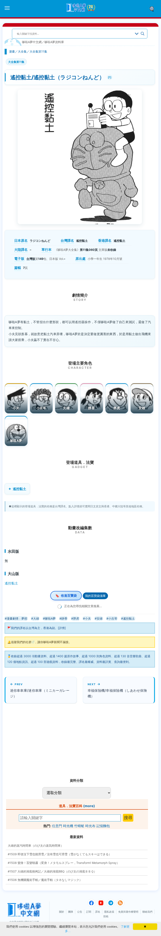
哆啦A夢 (16, 441)
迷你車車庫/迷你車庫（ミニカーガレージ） (39, 693)
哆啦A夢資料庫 (54, 42)
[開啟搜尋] (153, 9)
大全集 (22, 51)
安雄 (142, 408)
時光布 (90, 826)
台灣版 (30, 258)
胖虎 (116, 408)
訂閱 (88, 911)
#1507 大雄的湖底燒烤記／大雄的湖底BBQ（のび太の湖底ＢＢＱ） (52, 871)
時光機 (68, 826)
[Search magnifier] (142, 34)
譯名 (97, 911)
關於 (61, 911)
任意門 (57, 826)
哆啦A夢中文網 (32, 42)
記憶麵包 (103, 826)
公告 (79, 911)
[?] (109, 77)
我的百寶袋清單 (95, 596)
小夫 (16, 408)
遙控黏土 (19, 489)
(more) (89, 806)
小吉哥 (41, 408)
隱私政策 (109, 911)
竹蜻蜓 (79, 826)
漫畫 (12, 51)
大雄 (66, 408)
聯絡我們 (147, 911)
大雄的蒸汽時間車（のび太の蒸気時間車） (36, 845)
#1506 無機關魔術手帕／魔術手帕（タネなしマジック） (45, 880)
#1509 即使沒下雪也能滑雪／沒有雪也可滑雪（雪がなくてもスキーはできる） (60, 854)
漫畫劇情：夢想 (17, 618)
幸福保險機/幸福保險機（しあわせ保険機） (117, 693)
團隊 (70, 911)
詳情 (62, 628)
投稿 (105, 916)
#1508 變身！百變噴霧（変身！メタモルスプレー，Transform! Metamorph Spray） (63, 863)
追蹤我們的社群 (21, 642)
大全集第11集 (38, 51)
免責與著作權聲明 (128, 911)
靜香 (91, 408)
